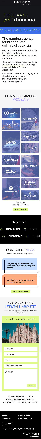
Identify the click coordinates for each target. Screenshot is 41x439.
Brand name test (25, 419)
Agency (5, 415)
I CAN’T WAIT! (20, 209)
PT (25, 429)
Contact (7, 424)
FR (15, 429)
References (7, 419)
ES (21, 429)
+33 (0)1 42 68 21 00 (11, 402)
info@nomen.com (30, 402)
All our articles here (20, 291)
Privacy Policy (24, 415)
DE (12, 429)
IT (18, 429)
